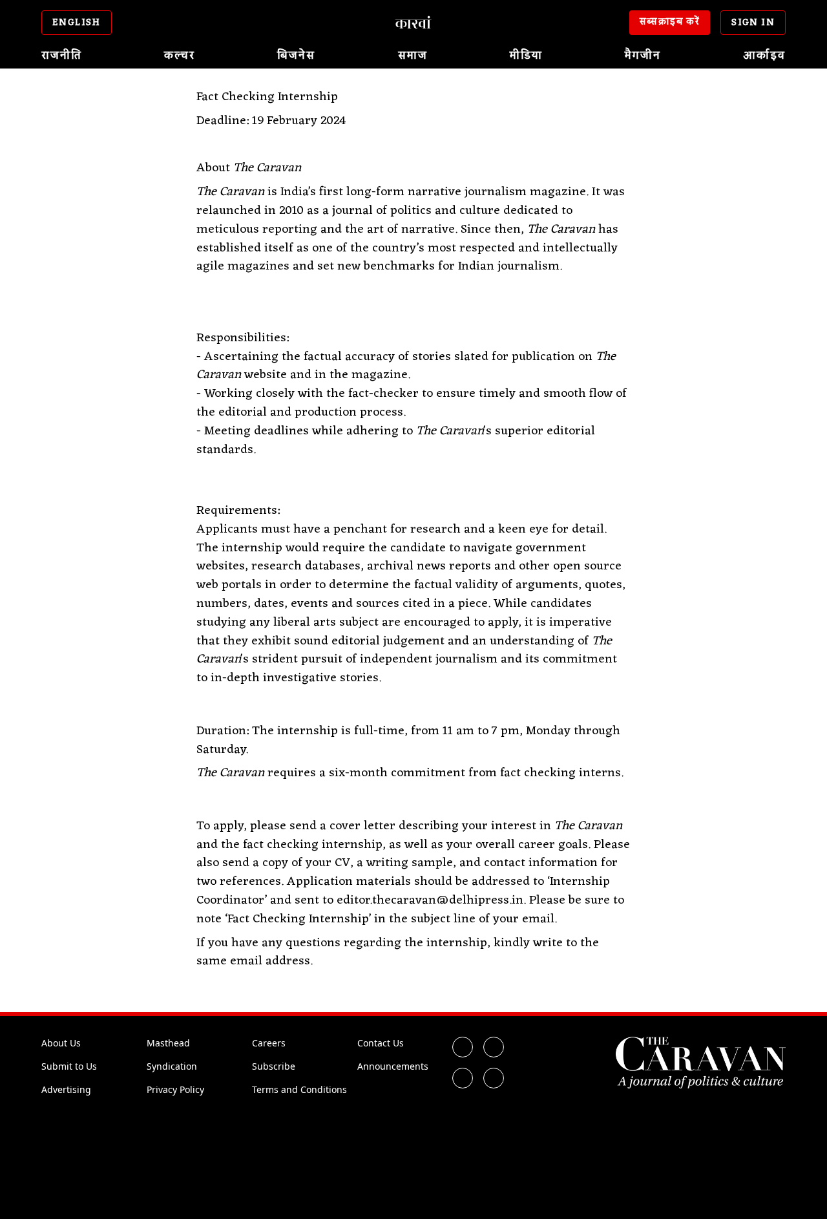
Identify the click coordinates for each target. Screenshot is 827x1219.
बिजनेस (296, 55)
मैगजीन (643, 55)
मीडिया (526, 55)
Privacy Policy (175, 1089)
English (76, 23)
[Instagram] (462, 1078)
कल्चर (179, 55)
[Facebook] (462, 1047)
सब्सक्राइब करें (670, 22)
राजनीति (61, 55)
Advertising (66, 1089)
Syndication (172, 1066)
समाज (413, 55)
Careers (269, 1043)
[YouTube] (493, 1078)
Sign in (753, 23)
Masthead (168, 1043)
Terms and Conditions (299, 1089)
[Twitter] (493, 1047)
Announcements (392, 1066)
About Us (61, 1043)
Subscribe (273, 1066)
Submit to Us (69, 1066)
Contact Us (380, 1043)
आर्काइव (764, 55)
